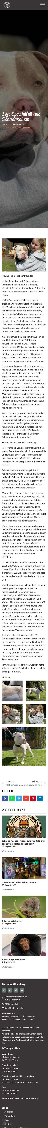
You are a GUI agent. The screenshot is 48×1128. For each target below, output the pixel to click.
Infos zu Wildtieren (12, 921)
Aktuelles (17, 124)
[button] (5, 798)
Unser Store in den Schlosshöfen (19, 882)
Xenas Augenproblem (13, 959)
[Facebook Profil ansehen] (16, 990)
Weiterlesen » (8, 851)
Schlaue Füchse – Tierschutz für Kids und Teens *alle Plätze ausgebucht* (23, 842)
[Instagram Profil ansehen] (4, 990)
